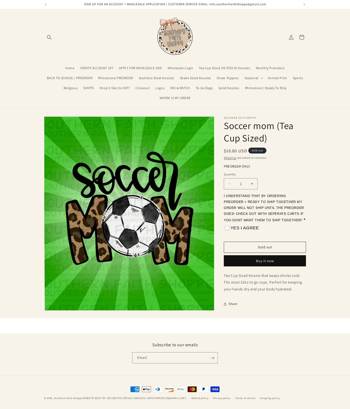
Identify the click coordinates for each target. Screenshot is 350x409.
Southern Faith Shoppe (68, 398)
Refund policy (199, 397)
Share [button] (233, 304)
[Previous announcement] (45, 4)
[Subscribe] (212, 358)
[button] (49, 37)
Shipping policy (270, 397)
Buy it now (265, 261)
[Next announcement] (304, 4)
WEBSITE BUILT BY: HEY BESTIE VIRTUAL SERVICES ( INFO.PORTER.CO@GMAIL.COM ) (135, 398)
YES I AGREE (244, 228)
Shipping (230, 157)
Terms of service (245, 397)
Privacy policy (222, 397)
